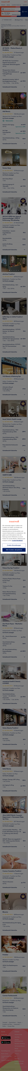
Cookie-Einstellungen (14, 545)
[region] (14, 535)
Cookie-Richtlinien (17, 540)
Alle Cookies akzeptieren (14, 549)
